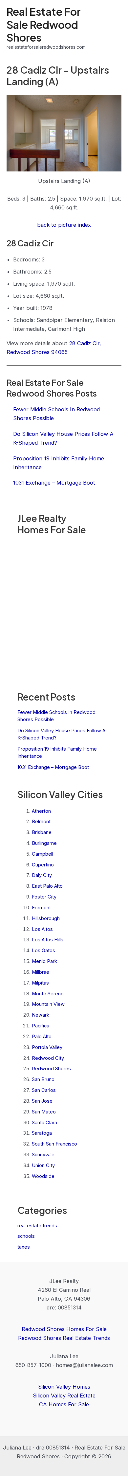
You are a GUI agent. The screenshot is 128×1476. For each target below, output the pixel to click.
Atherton (41, 811)
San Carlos (44, 1090)
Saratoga (42, 1133)
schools (26, 1236)
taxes (23, 1247)
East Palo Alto (47, 886)
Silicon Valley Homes (64, 1386)
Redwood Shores (51, 1069)
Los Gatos (43, 950)
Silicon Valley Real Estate (64, 1395)
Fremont (41, 908)
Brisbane (42, 832)
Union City (43, 1165)
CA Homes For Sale (64, 1404)
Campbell (42, 854)
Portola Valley (47, 1047)
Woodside (43, 1176)
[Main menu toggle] (114, 28)
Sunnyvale (43, 1155)
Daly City (42, 875)
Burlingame (44, 843)
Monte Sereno (48, 994)
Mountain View (48, 1004)
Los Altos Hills (47, 940)
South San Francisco (54, 1144)
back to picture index (64, 225)
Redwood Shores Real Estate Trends (64, 1338)
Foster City (44, 897)
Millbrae (40, 972)
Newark (40, 1015)
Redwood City (48, 1058)
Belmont (41, 822)
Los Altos (42, 929)
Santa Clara (44, 1123)
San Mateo (44, 1112)
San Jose (42, 1101)
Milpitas (40, 983)
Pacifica (40, 1026)
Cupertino (43, 865)
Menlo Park (44, 961)
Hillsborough (46, 918)
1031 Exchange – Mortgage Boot (53, 767)
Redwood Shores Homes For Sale (64, 1329)
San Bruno (43, 1079)
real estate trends (37, 1226)
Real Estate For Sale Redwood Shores (44, 24)
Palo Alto (42, 1037)
